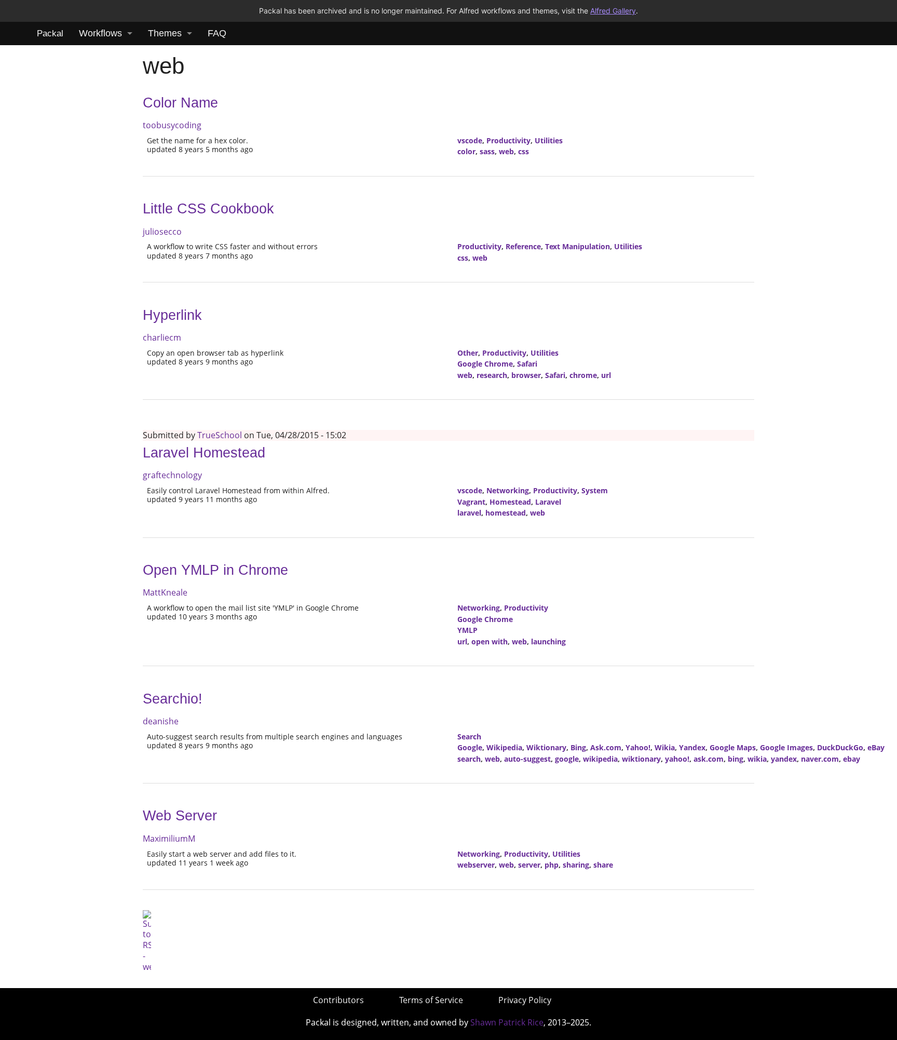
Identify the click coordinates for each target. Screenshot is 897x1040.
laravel (469, 513)
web (506, 151)
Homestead (510, 502)
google (567, 759)
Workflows (100, 33)
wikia (757, 759)
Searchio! (172, 699)
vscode (469, 140)
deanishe (161, 721)
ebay (851, 759)
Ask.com (605, 747)
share (603, 865)
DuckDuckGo (840, 747)
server (529, 865)
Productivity (508, 140)
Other (467, 353)
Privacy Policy (524, 1000)
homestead (505, 513)
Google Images (786, 747)
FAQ (217, 33)
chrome (583, 375)
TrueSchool (219, 435)
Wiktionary (546, 747)
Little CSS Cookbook (208, 209)
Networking (507, 490)
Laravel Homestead (204, 453)
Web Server (180, 815)
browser (526, 375)
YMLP (467, 630)
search (469, 759)
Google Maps (733, 747)
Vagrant (471, 502)
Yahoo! (638, 747)
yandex (784, 759)
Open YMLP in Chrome (215, 570)
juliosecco (162, 231)
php (552, 865)
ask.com (709, 759)
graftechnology (172, 475)
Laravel (548, 502)
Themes (165, 33)
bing (735, 759)
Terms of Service (431, 1000)
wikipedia (600, 759)
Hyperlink (172, 315)
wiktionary (641, 759)
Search (469, 736)
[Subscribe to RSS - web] (147, 940)
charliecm (162, 337)
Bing (578, 747)
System (594, 490)
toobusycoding (172, 125)
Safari (527, 364)
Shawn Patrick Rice (506, 1022)
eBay (876, 747)
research (492, 375)
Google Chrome (485, 364)
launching (548, 641)
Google (469, 747)
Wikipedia (504, 747)
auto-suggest (527, 759)
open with (489, 641)
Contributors (338, 1000)
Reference (523, 246)
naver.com (820, 759)
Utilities (549, 140)
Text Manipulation (577, 246)
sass (487, 151)
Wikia (665, 747)
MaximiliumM (169, 838)
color (466, 151)
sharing (576, 865)
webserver (476, 865)
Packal (50, 33)
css (523, 151)
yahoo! (677, 759)
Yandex (692, 747)
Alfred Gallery (613, 10)
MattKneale (165, 592)
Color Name (180, 103)
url (606, 375)
